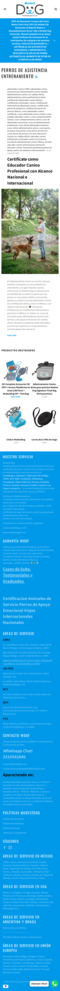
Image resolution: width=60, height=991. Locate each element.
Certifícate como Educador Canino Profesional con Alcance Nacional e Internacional (29, 171)
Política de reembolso (13, 823)
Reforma (34, 791)
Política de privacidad (13, 818)
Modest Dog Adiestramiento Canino (23, 981)
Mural (16, 791)
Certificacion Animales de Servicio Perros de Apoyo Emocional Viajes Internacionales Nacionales (27, 610)
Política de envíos (11, 828)
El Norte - (25, 791)
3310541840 (18, 754)
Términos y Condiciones (14, 832)
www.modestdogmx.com (15, 764)
